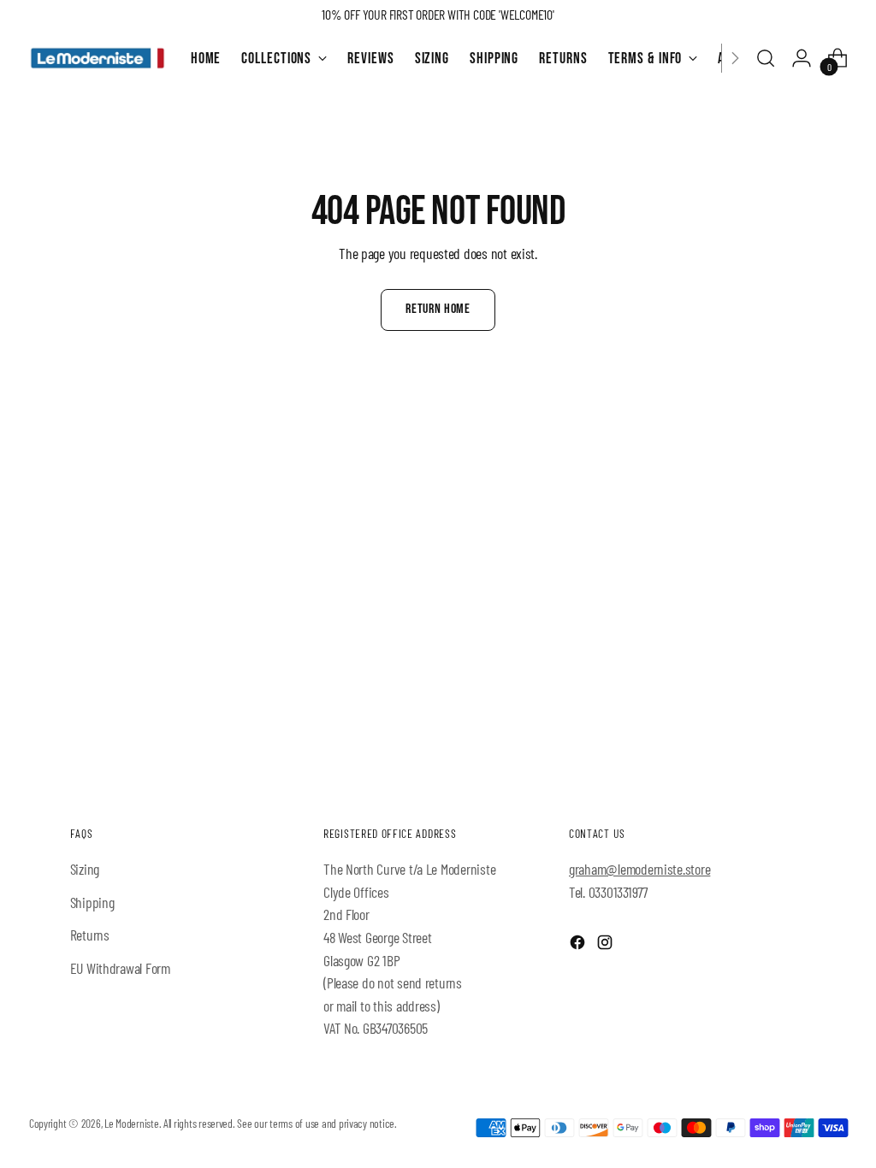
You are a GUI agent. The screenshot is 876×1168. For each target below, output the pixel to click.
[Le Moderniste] (97, 58)
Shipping (92, 902)
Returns (90, 934)
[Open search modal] (766, 58)
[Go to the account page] (801, 58)
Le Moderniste (131, 1123)
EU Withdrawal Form (120, 968)
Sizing (84, 868)
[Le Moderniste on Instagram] (606, 945)
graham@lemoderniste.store (639, 868)
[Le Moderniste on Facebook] (579, 945)
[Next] (735, 58)
